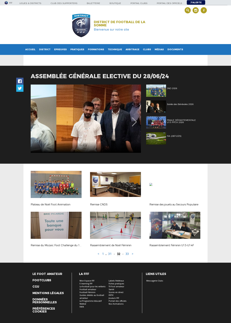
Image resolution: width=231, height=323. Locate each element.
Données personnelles (44, 301)
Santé (111, 289)
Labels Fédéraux (116, 281)
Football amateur (88, 289)
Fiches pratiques (116, 284)
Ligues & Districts (30, 3)
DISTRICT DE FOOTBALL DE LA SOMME (119, 23)
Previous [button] (37, 119)
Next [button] (134, 119)
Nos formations (116, 304)
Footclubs (41, 280)
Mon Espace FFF (87, 281)
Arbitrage (132, 49)
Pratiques (77, 49)
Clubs (147, 49)
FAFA (82, 307)
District (45, 49)
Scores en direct (116, 292)
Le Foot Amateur (47, 274)
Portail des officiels (169, 3)
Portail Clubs (138, 3)
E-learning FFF (86, 284)
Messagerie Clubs (154, 281)
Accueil (30, 49)
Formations (96, 49)
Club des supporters (64, 3)
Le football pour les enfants (93, 286)
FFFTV (111, 295)
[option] (86, 119)
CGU (35, 286)
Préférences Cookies (43, 310)
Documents (175, 49)
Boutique (115, 3)
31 (110, 254)
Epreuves (60, 49)
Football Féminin (87, 292)
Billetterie (93, 3)
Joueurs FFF (114, 298)
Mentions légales (48, 293)
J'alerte (196, 2)
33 (127, 254)
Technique (115, 49)
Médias (159, 49)
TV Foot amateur (116, 286)
